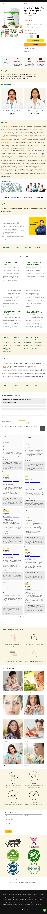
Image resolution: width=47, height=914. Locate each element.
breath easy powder (33, 157)
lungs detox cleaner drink (27, 161)
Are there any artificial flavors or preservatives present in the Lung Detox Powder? (17, 399)
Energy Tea (26, 765)
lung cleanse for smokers (26, 133)
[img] (12, 439)
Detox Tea (26, 741)
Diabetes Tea (6, 765)
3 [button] (23, 616)
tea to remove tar (21, 150)
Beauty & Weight (27, 693)
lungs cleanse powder (6, 142)
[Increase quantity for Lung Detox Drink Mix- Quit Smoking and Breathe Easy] (38, 36)
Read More (2, 192)
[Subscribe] (32, 886)
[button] (3, 3)
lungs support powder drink (6, 151)
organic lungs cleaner (30, 167)
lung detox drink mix (23, 127)
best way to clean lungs (24, 139)
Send (9, 831)
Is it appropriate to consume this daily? (9, 402)
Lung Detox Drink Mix (9, 126)
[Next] (44, 101)
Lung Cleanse (27, 717)
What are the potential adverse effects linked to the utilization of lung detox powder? (17, 405)
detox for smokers (6, 132)
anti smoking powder (16, 154)
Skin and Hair (6, 717)
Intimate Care (6, 741)
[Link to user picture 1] (34, 435)
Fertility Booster (6, 693)
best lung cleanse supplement (33, 136)
